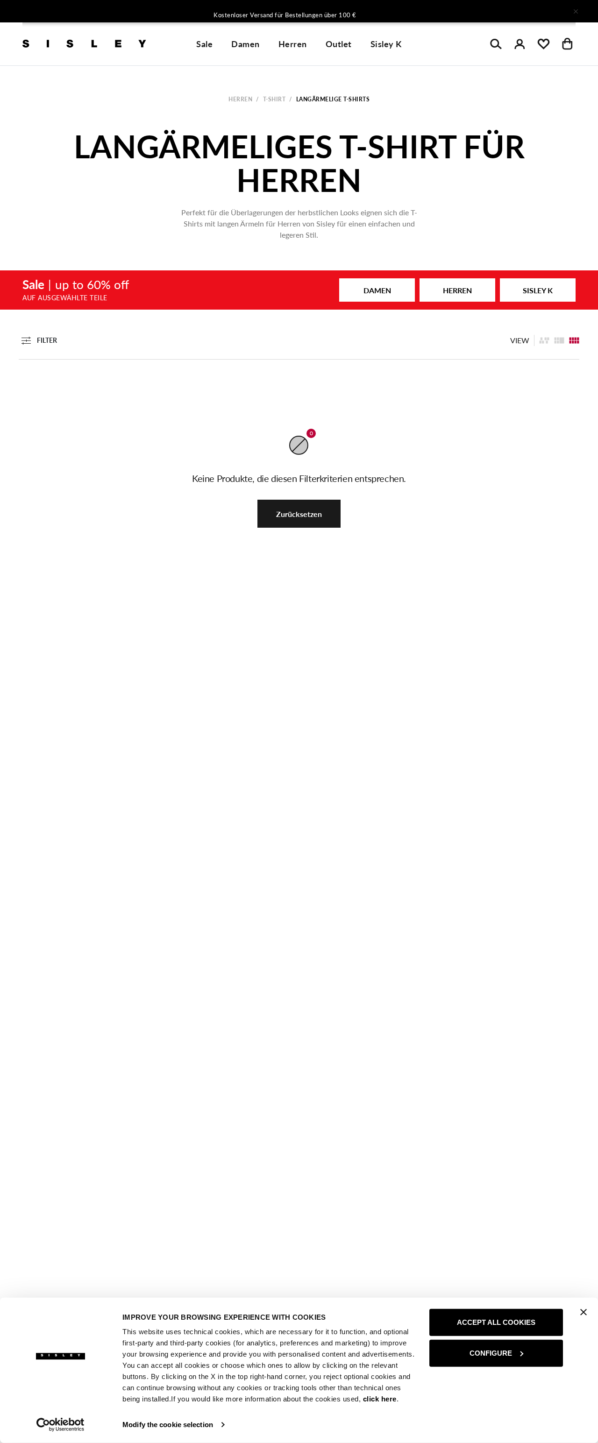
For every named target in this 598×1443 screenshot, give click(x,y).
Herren (292, 44)
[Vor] (422, 11)
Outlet (339, 44)
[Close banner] (583, 1312)
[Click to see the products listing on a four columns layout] (559, 340)
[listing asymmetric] (544, 340)
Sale (204, 44)
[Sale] (299, 290)
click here (380, 1399)
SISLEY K (538, 290)
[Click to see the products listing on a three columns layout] (574, 340)
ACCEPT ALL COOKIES (496, 1322)
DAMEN (377, 290)
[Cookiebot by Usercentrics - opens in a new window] (60, 1425)
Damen (245, 44)
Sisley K (386, 44)
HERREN (457, 290)
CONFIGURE (491, 1353)
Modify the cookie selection (167, 1425)
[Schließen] (575, 11)
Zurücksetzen (299, 513)
